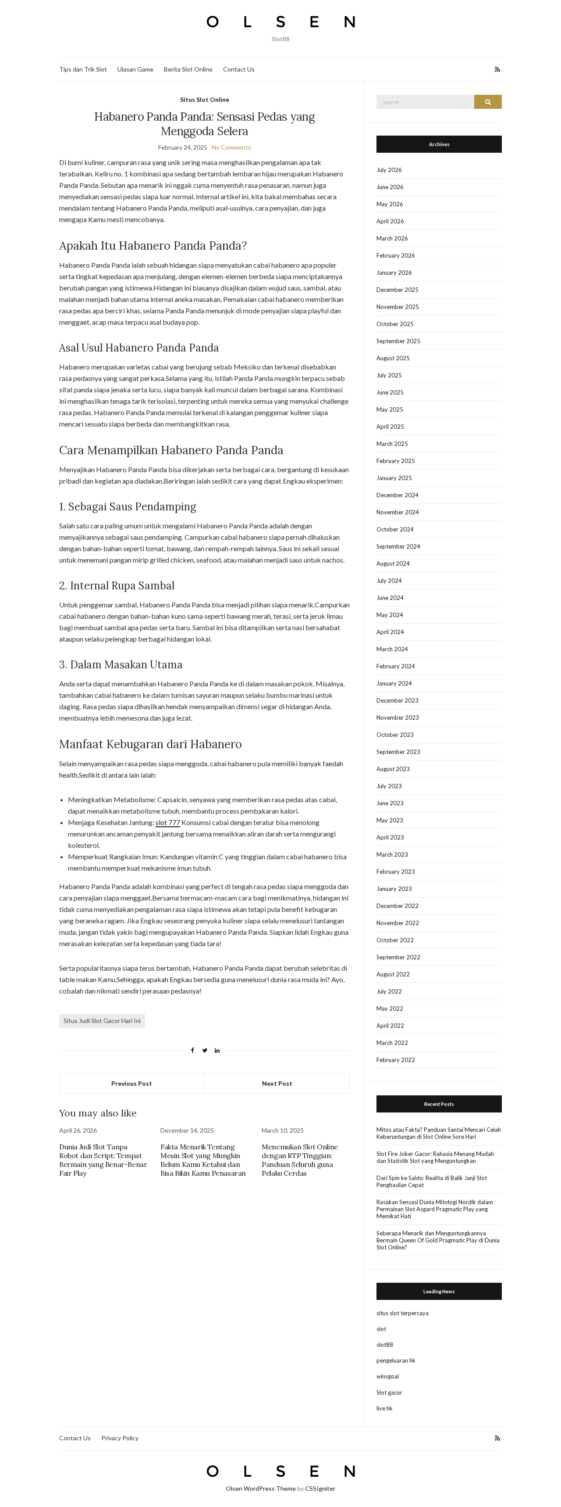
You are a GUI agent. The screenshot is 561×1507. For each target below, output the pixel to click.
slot (381, 1328)
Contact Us (239, 69)
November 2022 (397, 922)
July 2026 (389, 169)
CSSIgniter (320, 1488)
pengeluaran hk (395, 1360)
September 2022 (398, 957)
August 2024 (393, 563)
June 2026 (390, 186)
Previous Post (131, 1083)
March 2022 (392, 1042)
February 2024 (395, 666)
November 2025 (397, 306)
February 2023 (395, 871)
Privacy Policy (119, 1438)
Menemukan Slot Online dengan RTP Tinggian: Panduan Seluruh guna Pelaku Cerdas (300, 1159)
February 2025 (395, 460)
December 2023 (397, 700)
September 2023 (398, 751)
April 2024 (390, 631)
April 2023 (390, 837)
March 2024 (392, 649)
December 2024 (397, 495)
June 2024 (390, 597)
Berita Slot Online (188, 69)
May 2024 (389, 614)
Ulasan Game (135, 69)
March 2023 (392, 854)
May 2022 (389, 1008)
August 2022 (393, 974)
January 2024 (394, 683)
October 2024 (395, 529)
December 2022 (397, 905)
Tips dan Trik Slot (83, 69)
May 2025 (389, 409)
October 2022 (395, 940)
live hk (384, 1408)
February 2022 (395, 1059)
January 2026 (394, 272)
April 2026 (390, 221)
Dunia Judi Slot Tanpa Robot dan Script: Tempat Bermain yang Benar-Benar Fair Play (103, 1159)
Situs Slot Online (204, 99)
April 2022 (390, 1025)
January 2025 (394, 477)
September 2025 (398, 340)
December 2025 (397, 289)
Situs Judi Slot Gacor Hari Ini (102, 1020)
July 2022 (389, 991)
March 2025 (392, 443)
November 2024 (397, 512)
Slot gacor (389, 1392)
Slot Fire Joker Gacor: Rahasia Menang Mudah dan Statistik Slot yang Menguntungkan (435, 1157)
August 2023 (393, 768)
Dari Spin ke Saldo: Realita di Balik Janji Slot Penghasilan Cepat (431, 1181)
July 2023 (389, 785)
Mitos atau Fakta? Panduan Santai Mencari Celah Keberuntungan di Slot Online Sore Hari (438, 1133)
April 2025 (390, 426)
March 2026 (392, 238)
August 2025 (393, 358)
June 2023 (390, 803)
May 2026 (389, 204)
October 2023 (395, 734)
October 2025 (395, 323)
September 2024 (398, 546)
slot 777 (168, 822)
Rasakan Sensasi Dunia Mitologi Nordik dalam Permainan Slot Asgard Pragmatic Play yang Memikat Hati (434, 1209)
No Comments (231, 147)
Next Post (277, 1083)
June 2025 (390, 392)
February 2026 (395, 255)
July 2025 (389, 375)
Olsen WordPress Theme (261, 1488)
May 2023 (389, 820)
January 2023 (394, 888)
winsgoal (387, 1376)
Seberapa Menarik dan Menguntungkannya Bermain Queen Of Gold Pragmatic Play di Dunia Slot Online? (438, 1240)
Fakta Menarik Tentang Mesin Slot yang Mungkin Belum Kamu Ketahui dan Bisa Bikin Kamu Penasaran (203, 1159)
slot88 (384, 1344)
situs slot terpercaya (402, 1313)
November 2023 (397, 717)
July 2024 (389, 580)
